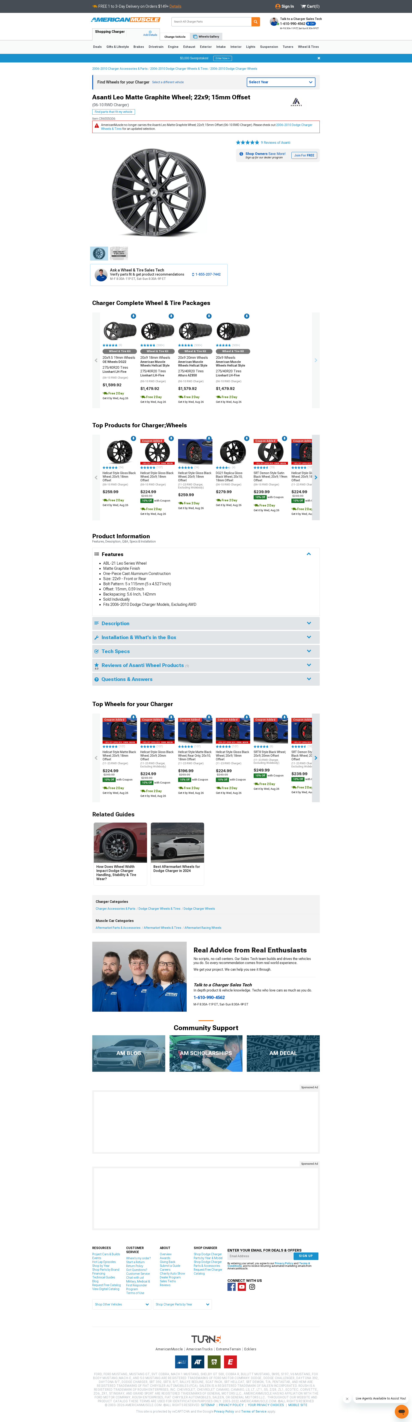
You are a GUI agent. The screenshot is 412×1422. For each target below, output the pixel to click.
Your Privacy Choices (266, 1405)
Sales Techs (168, 1281)
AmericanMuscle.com (125, 20)
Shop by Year (101, 1265)
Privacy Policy (284, 1263)
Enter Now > (223, 58)
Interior (236, 47)
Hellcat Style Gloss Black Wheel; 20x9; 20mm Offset (157, 759)
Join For (304, 155)
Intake (221, 47)
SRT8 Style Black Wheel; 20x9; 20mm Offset (270, 757)
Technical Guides (103, 1277)
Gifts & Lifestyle (117, 47)
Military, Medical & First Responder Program (138, 1285)
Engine (173, 47)
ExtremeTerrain (228, 1349)
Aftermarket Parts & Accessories (118, 927)
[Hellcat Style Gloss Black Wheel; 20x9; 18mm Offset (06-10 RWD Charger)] (120, 452)
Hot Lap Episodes (104, 1262)
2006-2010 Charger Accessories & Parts (120, 68)
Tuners (288, 47)
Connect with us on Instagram (252, 1287)
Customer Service (138, 1273)
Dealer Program (170, 1277)
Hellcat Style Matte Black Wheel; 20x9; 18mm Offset (119, 757)
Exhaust (189, 47)
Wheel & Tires (308, 47)
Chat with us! (135, 1277)
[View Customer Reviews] (247, 142)
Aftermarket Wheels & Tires (162, 927)
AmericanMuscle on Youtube (242, 1287)
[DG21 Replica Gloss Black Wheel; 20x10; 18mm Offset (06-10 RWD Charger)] (233, 452)
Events (96, 1258)
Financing (98, 1273)
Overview (166, 1254)
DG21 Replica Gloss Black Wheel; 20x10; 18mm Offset (229, 478)
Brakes (138, 47)
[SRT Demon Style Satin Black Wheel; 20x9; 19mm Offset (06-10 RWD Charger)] (271, 452)
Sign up (306, 1256)
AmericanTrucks (199, 1349)
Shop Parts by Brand (105, 1269)
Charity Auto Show (172, 1273)
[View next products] (316, 360)
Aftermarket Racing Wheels (203, 927)
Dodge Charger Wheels (199, 908)
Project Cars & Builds (106, 1254)
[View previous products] (96, 360)
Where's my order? (138, 1258)
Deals (97, 47)
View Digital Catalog (105, 1289)
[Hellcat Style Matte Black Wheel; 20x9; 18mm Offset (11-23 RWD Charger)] (120, 731)
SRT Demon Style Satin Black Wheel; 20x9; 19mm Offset (270, 478)
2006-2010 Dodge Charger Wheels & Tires (179, 68)
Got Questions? (136, 1270)
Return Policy (134, 1266)
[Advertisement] (206, 1122)
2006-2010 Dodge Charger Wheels (233, 68)
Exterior (206, 47)
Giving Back (167, 1262)
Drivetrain (156, 47)
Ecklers (250, 1349)
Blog (95, 1281)
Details (175, 6)
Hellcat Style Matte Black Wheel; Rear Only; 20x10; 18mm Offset (195, 757)
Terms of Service (254, 1411)
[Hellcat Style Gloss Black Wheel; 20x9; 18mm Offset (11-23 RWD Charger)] (308, 452)
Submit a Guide (170, 1265)
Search (255, 21)
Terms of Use (135, 1293)
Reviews (165, 1285)
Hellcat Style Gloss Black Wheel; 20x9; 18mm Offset (119, 478)
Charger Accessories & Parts (115, 908)
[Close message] (319, 58)
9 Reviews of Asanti (275, 143)
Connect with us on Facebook (231, 1287)
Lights (250, 47)
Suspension (269, 47)
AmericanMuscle (169, 1349)
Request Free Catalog (106, 1285)
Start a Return (135, 1262)
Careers (165, 1269)
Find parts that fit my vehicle (113, 112)
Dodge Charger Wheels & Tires (159, 908)
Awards (165, 1258)
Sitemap (208, 1405)
